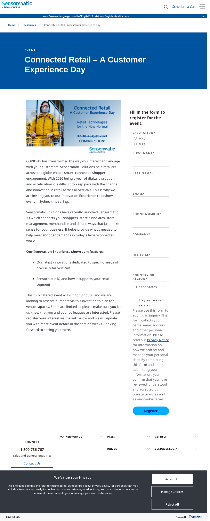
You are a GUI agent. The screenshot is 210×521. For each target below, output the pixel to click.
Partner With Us (70, 436)
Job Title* (142, 254)
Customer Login (166, 449)
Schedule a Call (183, 6)
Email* (139, 193)
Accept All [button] (172, 479)
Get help (161, 436)
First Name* (144, 153)
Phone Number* (147, 214)
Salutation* (144, 133)
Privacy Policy (13, 516)
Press (111, 436)
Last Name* (143, 173)
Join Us (112, 449)
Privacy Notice (158, 340)
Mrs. (143, 144)
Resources (30, 25)
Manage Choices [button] (172, 492)
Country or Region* (143, 277)
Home (11, 25)
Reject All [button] (172, 504)
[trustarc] (195, 517)
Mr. (142, 138)
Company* (142, 234)
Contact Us (32, 463)
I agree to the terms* (150, 303)
